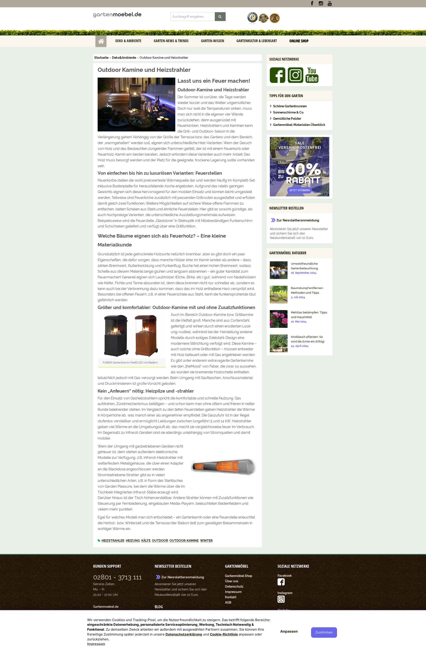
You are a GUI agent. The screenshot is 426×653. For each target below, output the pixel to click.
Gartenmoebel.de (105, 606)
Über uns (231, 581)
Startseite (100, 41)
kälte (145, 540)
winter (206, 540)
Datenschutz (234, 586)
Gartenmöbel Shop (238, 576)
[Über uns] (275, 18)
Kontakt (230, 597)
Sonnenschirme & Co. (288, 112)
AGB (228, 602)
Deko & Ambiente (128, 40)
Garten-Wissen (212, 40)
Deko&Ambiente (124, 57)
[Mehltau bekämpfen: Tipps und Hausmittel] (279, 319)
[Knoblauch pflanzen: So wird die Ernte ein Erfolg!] (279, 343)
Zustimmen (324, 632)
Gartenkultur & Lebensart (257, 40)
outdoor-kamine (184, 540)
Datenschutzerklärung (184, 634)
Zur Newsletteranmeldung (297, 220)
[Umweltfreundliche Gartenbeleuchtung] (279, 270)
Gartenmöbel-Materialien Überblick (299, 125)
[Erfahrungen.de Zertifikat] (252, 18)
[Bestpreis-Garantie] (263, 18)
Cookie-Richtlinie (224, 634)
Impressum (233, 592)
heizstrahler (113, 540)
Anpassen (289, 631)
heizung (133, 540)
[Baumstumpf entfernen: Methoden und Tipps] (279, 294)
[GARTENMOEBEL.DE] (117, 14)
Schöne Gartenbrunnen (290, 106)
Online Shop (298, 40)
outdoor (160, 540)
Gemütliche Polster (287, 118)
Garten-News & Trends (171, 40)
